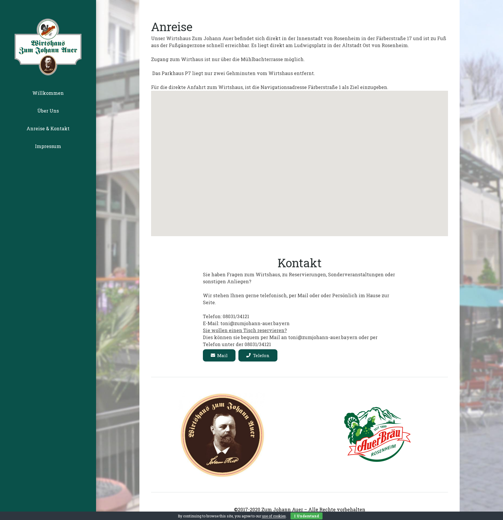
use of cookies (274, 516)
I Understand (306, 516)
